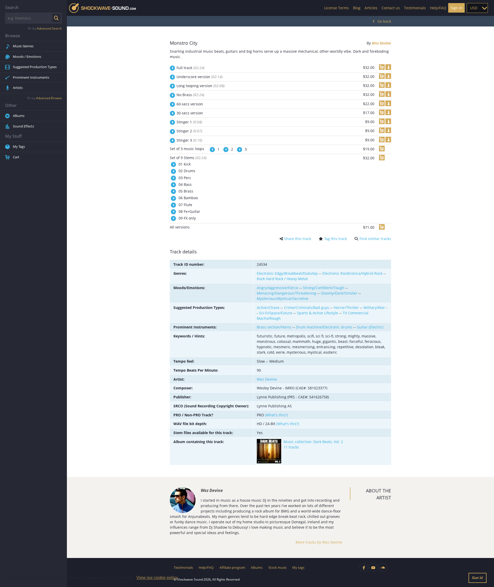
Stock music (277, 567)
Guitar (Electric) (370, 327)
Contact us (391, 7)
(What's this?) (276, 414)
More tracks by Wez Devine (319, 542)
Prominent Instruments (31, 77)
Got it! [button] (477, 578)
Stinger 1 (189, 122)
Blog (356, 7)
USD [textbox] (473, 7)
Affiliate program (232, 567)
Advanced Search (49, 28)
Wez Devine (381, 43)
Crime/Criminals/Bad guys (306, 307)
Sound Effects (23, 126)
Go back (384, 21)
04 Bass (185, 184)
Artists (18, 87)
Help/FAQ (438, 7)
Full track (191, 67)
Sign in (456, 7)
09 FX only (187, 218)
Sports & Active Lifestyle (317, 312)
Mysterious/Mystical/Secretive (282, 298)
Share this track (297, 238)
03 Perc (184, 177)
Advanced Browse (49, 98)
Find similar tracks (375, 238)
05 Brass (185, 191)
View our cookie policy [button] (157, 577)
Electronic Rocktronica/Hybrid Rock (352, 273)
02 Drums (186, 170)
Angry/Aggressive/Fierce (277, 287)
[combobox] (477, 8)
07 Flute (185, 204)
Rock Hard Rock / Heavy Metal (282, 278)
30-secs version (190, 113)
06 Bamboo (188, 197)
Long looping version (201, 85)
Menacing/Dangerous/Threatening (286, 293)
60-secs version (190, 104)
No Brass (190, 94)
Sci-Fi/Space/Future (275, 312)
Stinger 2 (189, 131)
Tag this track (335, 238)
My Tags (19, 146)
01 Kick (184, 164)
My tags (298, 567)
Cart (16, 157)
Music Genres (23, 46)
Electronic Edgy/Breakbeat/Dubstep (287, 273)
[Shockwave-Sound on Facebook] (363, 567)
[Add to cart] (382, 67)
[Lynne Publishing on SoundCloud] (382, 567)
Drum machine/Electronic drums (324, 327)
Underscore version (200, 76)
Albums (18, 115)
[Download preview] (388, 67)
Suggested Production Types (35, 67)
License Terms (336, 7)
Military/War (374, 307)
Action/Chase (268, 307)
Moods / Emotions (27, 56)
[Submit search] (56, 18)
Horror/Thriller (346, 307)
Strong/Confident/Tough (323, 287)
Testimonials (415, 7)
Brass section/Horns (274, 327)
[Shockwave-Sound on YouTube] (373, 567)
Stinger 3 (189, 140)
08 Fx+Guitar (189, 211)
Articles (371, 7)
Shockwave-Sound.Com (102, 8)
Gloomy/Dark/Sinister (339, 293)
